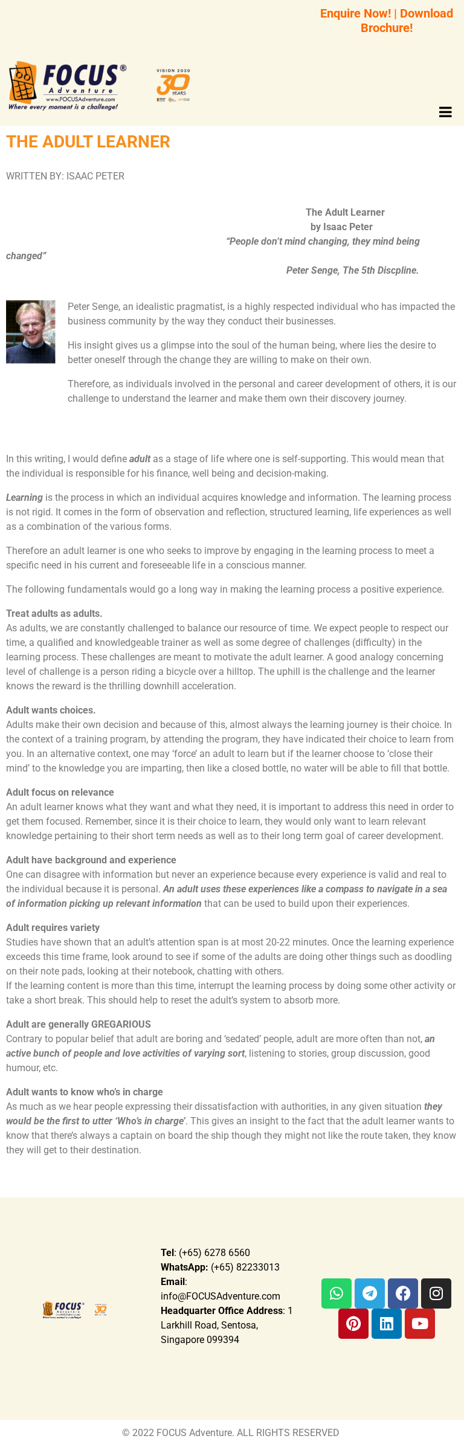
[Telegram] (370, 1293)
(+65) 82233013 (220, 1267)
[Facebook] (403, 1293)
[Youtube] (420, 1324)
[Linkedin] (387, 1324)
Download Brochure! (407, 20)
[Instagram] (436, 1293)
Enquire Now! (355, 13)
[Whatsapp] (336, 1293)
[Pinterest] (353, 1324)
